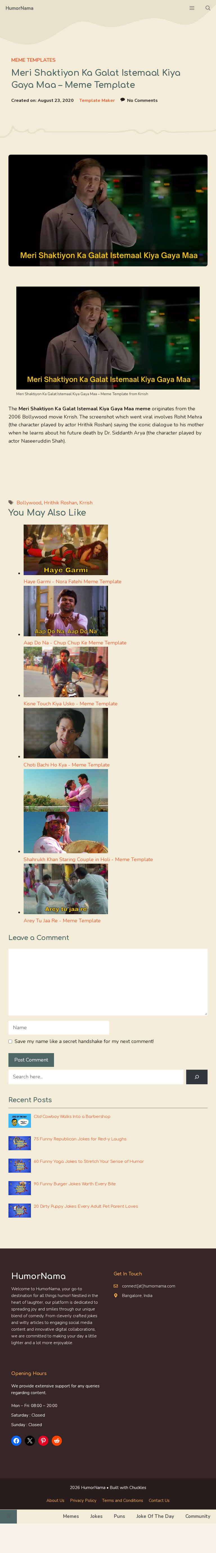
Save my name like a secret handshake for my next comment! (84, 1041)
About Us (55, 1500)
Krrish (86, 502)
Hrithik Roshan (60, 502)
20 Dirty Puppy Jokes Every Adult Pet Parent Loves (86, 1206)
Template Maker (97, 100)
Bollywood (29, 502)
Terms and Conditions (122, 1500)
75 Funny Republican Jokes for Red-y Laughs (80, 1139)
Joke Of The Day (155, 1516)
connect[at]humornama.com (148, 1286)
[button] (208, 8)
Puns (119, 1516)
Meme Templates (33, 60)
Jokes (96, 1516)
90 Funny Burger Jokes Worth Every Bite (75, 1184)
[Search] (197, 1077)
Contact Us (159, 1500)
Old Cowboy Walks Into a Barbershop (72, 1116)
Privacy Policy (83, 1500)
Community (197, 1516)
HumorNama (19, 8)
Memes (71, 1516)
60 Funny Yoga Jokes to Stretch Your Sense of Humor (89, 1161)
